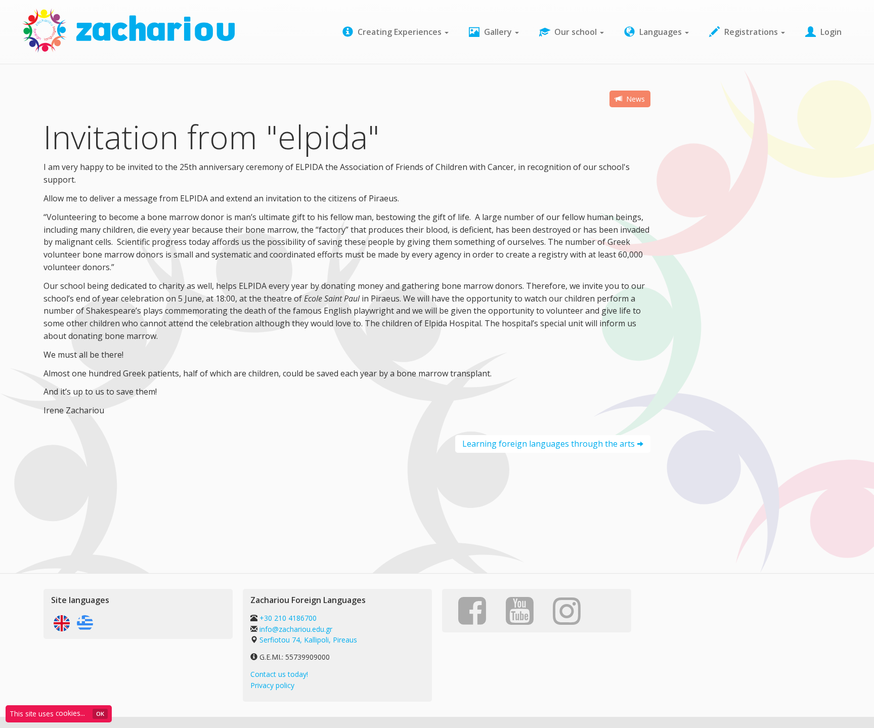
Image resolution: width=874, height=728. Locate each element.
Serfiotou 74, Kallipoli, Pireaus (308, 640)
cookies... (70, 713)
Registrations (751, 31)
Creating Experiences (400, 31)
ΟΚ (100, 713)
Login (830, 31)
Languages (660, 31)
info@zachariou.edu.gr (295, 629)
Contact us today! (279, 674)
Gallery (498, 31)
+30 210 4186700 (287, 618)
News (634, 99)
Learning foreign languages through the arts (548, 443)
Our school (575, 31)
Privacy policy (272, 685)
